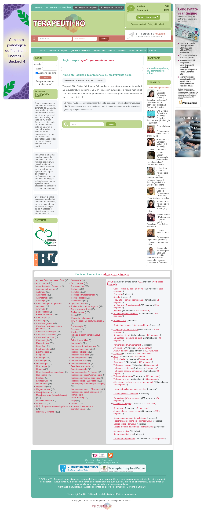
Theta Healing (77, 396)
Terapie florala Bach (80, 353)
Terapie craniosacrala (81, 347)
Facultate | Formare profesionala (128, 298)
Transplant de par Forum (106, 461)
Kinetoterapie (42, 379)
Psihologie (76, 290)
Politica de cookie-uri (126, 492)
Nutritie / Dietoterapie (46, 410)
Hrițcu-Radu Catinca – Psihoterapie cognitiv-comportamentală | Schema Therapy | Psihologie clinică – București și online (157, 176)
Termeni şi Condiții (76, 492)
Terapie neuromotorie (80, 362)
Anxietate (117, 346)
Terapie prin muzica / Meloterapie (86, 387)
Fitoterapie (41, 356)
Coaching (40, 319)
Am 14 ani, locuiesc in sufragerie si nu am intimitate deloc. (97, 75)
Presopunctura (77, 284)
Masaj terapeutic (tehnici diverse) (51, 393)
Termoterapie (77, 393)
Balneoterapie (42, 310)
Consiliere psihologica (46, 330)
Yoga (73, 399)
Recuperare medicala (81, 307)
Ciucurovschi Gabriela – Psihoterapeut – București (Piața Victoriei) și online (158, 193)
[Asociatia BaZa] (46, 230)
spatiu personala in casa (81, 110)
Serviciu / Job (119, 319)
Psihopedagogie (78, 296)
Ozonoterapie (77, 281)
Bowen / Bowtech (44, 313)
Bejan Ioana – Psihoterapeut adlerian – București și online (158, 206)
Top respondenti (138, 24)
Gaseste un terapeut (58, 50)
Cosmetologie (42, 338)
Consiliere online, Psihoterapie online (102, 458)
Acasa (42, 50)
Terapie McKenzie (79, 359)
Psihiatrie (75, 287)
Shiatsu (74, 330)
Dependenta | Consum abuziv (127, 396)
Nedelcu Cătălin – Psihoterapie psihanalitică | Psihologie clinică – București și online (158, 158)
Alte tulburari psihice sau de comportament (133, 380)
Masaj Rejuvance (44, 390)
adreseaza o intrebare (116, 272)
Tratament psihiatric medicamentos (129, 387)
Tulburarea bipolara (122, 363)
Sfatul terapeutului (132, 103)
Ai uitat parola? (45, 84)
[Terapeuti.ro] (103, 23)
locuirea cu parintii (100, 106)
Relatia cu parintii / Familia (111, 103)
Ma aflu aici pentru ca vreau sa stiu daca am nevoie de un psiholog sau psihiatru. (45, 174)
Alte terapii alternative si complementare (82, 406)
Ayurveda (40, 307)
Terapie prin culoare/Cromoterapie (86, 373)
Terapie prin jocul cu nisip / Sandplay (88, 382)
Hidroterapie (41, 365)
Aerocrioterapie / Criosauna (48, 284)
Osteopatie (76, 279)
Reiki (73, 313)
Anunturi (122, 50)
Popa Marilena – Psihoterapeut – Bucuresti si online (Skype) (158, 131)
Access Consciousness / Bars (50, 279)
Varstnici (117, 309)
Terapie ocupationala (80, 365)
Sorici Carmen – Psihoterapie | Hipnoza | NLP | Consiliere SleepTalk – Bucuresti (158, 220)
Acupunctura (42, 281)
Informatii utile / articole (104, 50)
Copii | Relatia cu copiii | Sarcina (128, 287)
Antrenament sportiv (45, 287)
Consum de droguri (122, 402)
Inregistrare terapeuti (87, 7)
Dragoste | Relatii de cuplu (125, 328)
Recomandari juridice (123, 432)
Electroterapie (42, 350)
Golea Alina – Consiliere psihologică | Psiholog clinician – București (158, 144)
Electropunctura (43, 347)
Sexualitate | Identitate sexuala (127, 336)
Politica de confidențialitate (101, 492)
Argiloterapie (42, 293)
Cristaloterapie (42, 341)
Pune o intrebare (81, 50)
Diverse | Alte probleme (124, 437)
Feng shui (40, 353)
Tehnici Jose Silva (79, 338)
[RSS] (110, 453)
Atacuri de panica (121, 349)
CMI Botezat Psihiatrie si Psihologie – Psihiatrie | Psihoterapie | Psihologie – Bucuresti (158, 117)
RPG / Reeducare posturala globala (87, 319)
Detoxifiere (41, 344)
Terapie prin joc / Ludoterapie (84, 379)
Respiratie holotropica (81, 316)
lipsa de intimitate (83, 106)
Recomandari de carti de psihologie (129, 416)
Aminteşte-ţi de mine (47, 73)
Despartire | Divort (121, 333)
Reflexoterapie (77, 310)
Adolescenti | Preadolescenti (86, 103)
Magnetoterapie (43, 388)
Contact (152, 50)
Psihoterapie (77, 299)
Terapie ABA (76, 341)
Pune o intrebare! (147, 17)
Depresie (117, 352)
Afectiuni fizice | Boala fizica (126, 409)
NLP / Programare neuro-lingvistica (52, 405)
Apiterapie (40, 290)
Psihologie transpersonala (83, 293)
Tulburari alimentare (122, 374)
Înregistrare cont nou (45, 81)
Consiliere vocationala (46, 333)
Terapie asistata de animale (83, 344)
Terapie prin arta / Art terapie (84, 370)
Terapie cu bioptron (80, 350)
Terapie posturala (79, 367)
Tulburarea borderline (123, 366)
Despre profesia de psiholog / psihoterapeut (133, 425)
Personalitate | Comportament (127, 343)
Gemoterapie (42, 362)
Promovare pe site (137, 50)
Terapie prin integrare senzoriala (85, 376)
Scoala (116, 295)
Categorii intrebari (156, 24)
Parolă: (38, 69)
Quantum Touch (78, 302)
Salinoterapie (77, 324)
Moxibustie (41, 402)
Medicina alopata (44, 399)
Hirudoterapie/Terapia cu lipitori (50, 370)
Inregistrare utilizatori (112, 7)
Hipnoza (40, 367)
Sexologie (75, 327)
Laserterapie (41, 382)
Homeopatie (41, 373)
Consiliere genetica (45, 321)
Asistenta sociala (121, 429)
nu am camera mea (117, 106)
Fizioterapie (41, 359)
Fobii (115, 355)
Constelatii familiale (45, 336)
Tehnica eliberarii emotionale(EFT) (86, 333)
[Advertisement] (16, 149)
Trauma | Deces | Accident (125, 392)
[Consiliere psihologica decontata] (187, 159)
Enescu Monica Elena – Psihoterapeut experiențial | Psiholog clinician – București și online (158, 237)
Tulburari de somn (121, 377)
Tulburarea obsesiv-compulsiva (127, 369)
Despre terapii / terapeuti (124, 422)
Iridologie (40, 376)
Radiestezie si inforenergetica (84, 305)
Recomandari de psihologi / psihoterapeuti (132, 419)
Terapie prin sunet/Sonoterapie (85, 390)
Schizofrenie (119, 358)
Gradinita (117, 292)
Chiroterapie (41, 316)
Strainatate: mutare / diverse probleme (131, 323)
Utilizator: (37, 64)
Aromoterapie (42, 296)
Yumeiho (75, 402)
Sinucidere (118, 360)
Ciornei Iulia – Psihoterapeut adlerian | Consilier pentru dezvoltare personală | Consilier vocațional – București (158, 255)
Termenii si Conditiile (125, 485)
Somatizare (118, 406)
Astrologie (40, 299)
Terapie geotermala (80, 356)
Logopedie (41, 385)
